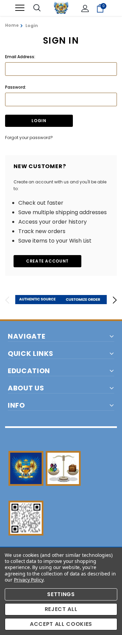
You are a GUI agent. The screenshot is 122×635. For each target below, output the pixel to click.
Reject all (61, 609)
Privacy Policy (28, 579)
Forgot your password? (29, 137)
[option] (38, 299)
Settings (61, 594)
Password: (15, 87)
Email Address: (20, 57)
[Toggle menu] (19, 8)
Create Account (47, 261)
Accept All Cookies (61, 624)
